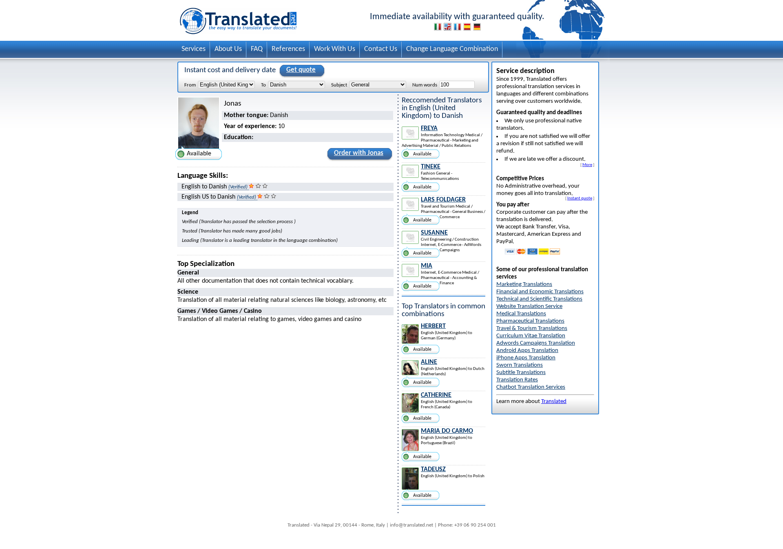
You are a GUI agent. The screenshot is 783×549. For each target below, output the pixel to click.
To (263, 85)
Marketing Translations (524, 284)
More (587, 164)
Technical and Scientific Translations (539, 299)
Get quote (301, 69)
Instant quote (579, 198)
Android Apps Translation (527, 351)
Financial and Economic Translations (540, 292)
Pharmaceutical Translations (530, 321)
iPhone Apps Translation (525, 358)
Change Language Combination (452, 49)
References (288, 49)
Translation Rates (517, 380)
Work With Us (334, 49)
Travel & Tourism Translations (531, 328)
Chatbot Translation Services (530, 387)
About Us (228, 49)
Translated (553, 401)
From (190, 85)
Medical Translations (521, 314)
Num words (424, 85)
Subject (339, 85)
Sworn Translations (519, 365)
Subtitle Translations (521, 373)
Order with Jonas (358, 153)
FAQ (257, 49)
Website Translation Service (529, 306)
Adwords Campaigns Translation (535, 343)
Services (193, 49)
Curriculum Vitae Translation (530, 336)
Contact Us (380, 49)
